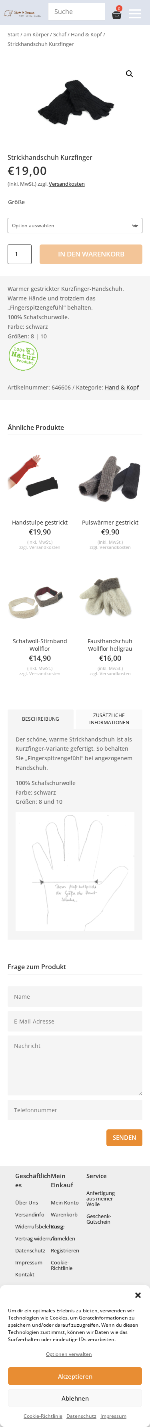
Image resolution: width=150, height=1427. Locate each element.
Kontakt (24, 1275)
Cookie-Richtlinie (43, 1416)
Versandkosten (67, 184)
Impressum (113, 1416)
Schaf (59, 34)
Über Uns (26, 1203)
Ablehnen (75, 1398)
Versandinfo (29, 1215)
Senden (124, 1137)
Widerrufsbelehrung (39, 1227)
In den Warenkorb (91, 253)
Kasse (57, 1227)
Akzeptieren (75, 1376)
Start (13, 34)
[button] (138, 1295)
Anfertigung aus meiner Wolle (100, 1199)
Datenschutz (81, 1416)
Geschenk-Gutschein (98, 1219)
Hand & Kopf (86, 34)
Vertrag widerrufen (37, 1239)
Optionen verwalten (69, 1354)
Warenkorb (64, 1215)
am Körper (36, 34)
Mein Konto (65, 1203)
